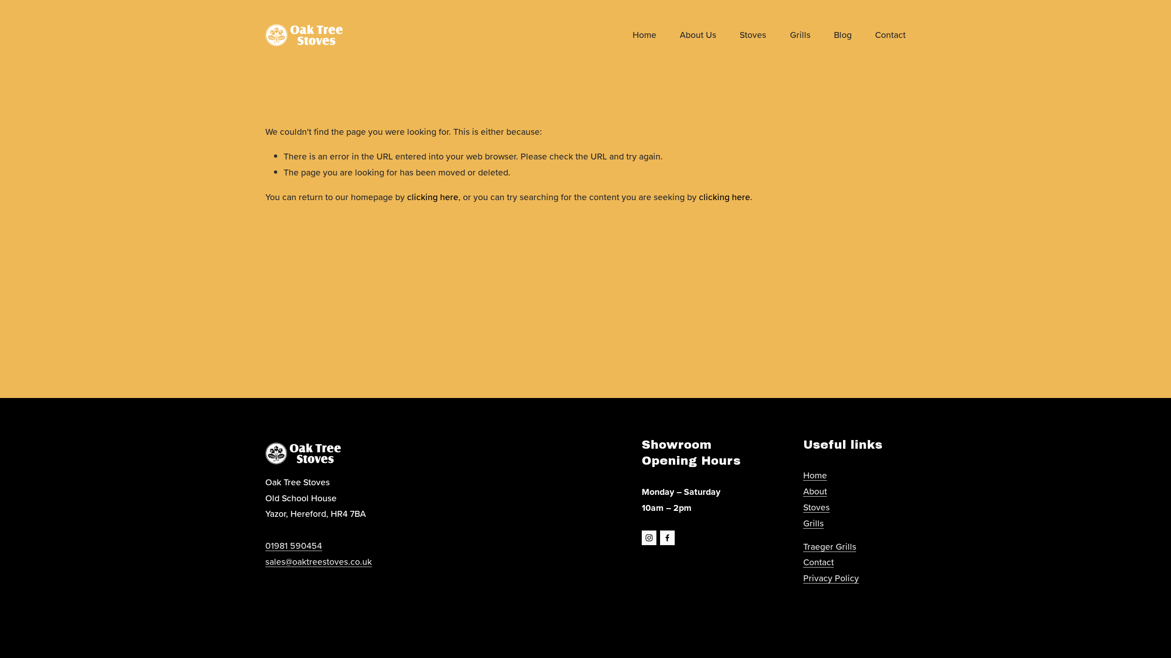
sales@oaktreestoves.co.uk (318, 561)
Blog (843, 34)
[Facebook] (667, 538)
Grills (800, 34)
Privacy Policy (831, 578)
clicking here (432, 197)
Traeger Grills (829, 546)
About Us (698, 34)
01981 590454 (293, 545)
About (815, 491)
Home (644, 34)
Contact (890, 34)
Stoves (753, 34)
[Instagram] (649, 538)
